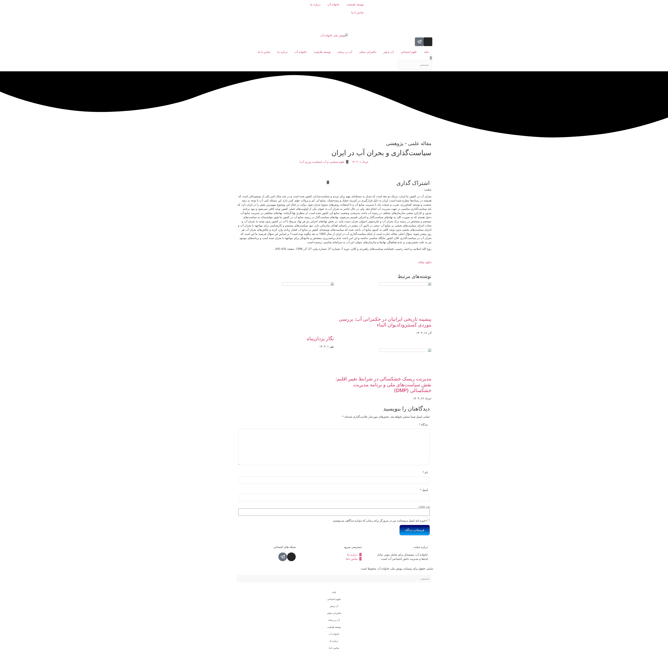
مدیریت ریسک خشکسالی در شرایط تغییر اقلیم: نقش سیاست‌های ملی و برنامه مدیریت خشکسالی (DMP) (383, 384)
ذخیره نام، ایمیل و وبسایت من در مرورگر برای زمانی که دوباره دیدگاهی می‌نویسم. (380, 520)
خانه (426, 52)
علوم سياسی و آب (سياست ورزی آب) (322, 162)
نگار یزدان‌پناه (320, 338)
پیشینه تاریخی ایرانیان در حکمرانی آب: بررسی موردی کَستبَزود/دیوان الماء (385, 322)
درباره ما (315, 4)
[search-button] (431, 58)
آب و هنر (388, 52)
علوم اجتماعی (409, 52)
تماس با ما (357, 12)
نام (425, 472)
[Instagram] (428, 41)
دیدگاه (423, 424)
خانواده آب (333, 4)
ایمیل (424, 489)
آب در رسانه (345, 52)
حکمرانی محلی (367, 52)
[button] (331, 182)
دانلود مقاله (424, 262)
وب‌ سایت (424, 506)
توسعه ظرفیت (355, 4)
